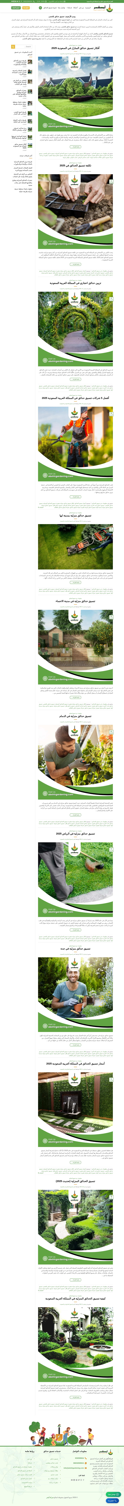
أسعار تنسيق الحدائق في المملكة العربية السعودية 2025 (75, 1063)
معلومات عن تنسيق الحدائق (75, 45)
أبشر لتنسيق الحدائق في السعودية (67, 53)
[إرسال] (13, 47)
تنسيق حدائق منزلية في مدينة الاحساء (75, 601)
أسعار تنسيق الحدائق (80, 271)
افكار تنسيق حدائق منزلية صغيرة (77, 153)
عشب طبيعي (73, 157)
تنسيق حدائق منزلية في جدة (75, 948)
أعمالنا (75, 8)
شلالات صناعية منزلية (96, 157)
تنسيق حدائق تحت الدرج (97, 273)
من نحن (81, 8)
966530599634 (78, 1463)
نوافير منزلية (66, 157)
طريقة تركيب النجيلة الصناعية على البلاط (19, 121)
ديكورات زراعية (44, 155)
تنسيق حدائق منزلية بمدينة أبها (104, 275)
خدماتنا (70, 8)
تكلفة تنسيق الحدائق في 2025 (75, 165)
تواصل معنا (61, 8)
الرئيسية (88, 8)
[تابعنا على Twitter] (17, 1)
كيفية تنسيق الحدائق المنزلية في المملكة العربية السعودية (75, 1298)
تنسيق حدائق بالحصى (49, 153)
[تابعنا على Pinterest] (15, 1)
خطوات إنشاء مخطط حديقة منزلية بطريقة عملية (19, 104)
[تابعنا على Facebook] (21, 1)
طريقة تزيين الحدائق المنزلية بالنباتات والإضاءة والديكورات (19, 62)
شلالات (52, 1467)
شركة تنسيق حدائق (107, 157)
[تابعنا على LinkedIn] (14, 1)
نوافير (56, 1467)
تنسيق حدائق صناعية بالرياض (83, 155)
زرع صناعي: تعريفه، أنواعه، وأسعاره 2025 (19, 129)
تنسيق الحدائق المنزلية (61, 153)
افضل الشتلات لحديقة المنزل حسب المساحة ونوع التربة (19, 72)
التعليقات (40, 507)
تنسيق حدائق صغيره (97, 155)
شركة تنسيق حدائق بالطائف (61, 275)
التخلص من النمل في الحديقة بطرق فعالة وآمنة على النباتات (19, 82)
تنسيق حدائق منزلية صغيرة (56, 155)
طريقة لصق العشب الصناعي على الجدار (20, 113)
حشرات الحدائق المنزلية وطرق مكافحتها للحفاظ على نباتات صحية (19, 93)
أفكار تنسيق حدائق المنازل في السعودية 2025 (75, 48)
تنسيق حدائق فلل (57, 273)
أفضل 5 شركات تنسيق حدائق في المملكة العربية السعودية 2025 (75, 398)
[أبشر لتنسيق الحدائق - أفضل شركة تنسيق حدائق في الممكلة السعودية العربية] (103, 7)
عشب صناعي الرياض (84, 157)
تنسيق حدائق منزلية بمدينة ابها (75, 515)
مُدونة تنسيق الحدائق (50, 8)
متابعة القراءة (75, 146)
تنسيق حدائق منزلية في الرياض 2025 (75, 833)
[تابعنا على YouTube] (12, 1)
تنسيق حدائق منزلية (69, 155)
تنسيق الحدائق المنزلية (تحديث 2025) (75, 1181)
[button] (40, 7)
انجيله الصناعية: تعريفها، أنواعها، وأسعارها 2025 (18, 137)
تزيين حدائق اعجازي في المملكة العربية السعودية (75, 283)
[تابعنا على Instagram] (19, 1)
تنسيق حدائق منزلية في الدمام (75, 716)
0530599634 (79, 1458)
